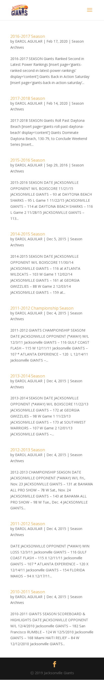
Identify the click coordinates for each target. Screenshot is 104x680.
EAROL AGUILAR (28, 41)
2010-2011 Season (27, 592)
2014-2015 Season (27, 234)
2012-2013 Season (27, 450)
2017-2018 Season (27, 98)
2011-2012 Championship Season (41, 308)
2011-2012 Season (27, 523)
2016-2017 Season (27, 36)
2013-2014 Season (27, 376)
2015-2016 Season (27, 160)
